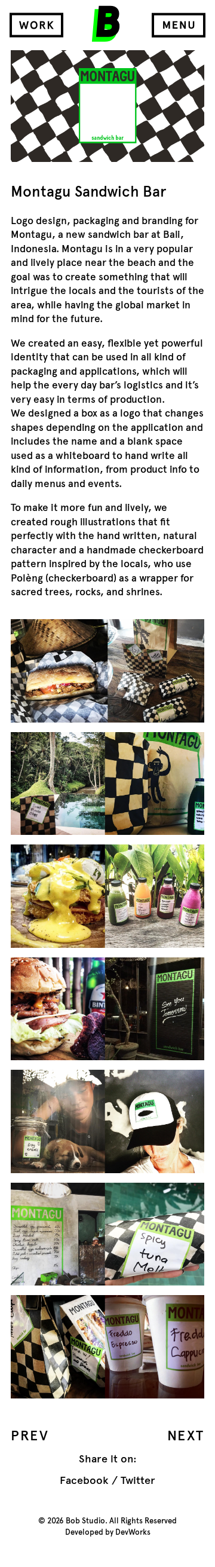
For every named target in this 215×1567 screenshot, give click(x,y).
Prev (30, 1435)
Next (185, 1435)
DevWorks (132, 1532)
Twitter (138, 1480)
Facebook (84, 1480)
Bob (105, 23)
